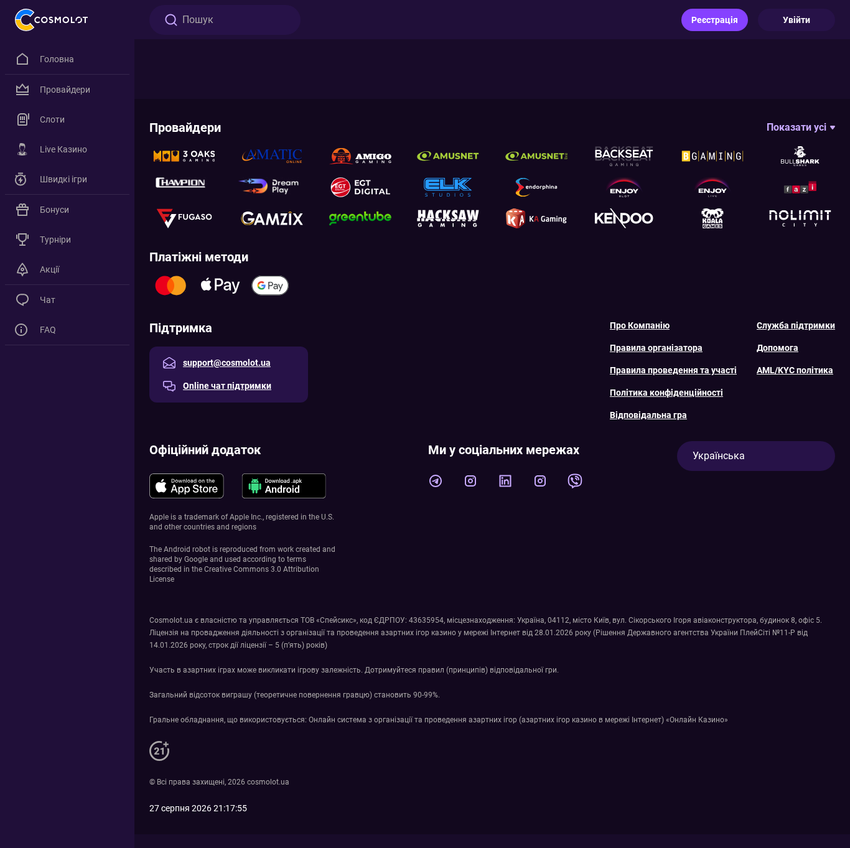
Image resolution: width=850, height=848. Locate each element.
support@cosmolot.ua (227, 363)
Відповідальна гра (648, 415)
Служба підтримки (796, 325)
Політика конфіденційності (666, 393)
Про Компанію (640, 325)
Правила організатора (656, 348)
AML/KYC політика (795, 370)
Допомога (777, 348)
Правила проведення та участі (673, 370)
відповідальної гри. (524, 670)
